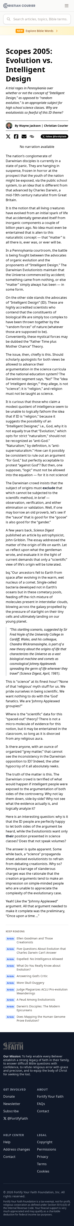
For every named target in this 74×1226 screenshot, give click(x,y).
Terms (42, 1164)
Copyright (44, 1142)
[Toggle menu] (66, 6)
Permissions (46, 1149)
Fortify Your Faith (50, 1096)
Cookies (43, 1171)
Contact (43, 1111)
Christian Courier (56, 126)
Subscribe (11, 1111)
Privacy (42, 1156)
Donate (9, 1096)
